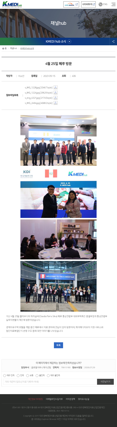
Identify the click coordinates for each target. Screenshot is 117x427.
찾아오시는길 (83, 399)
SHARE (113, 41)
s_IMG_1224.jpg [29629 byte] (39, 93)
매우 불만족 (55, 375)
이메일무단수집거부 (54, 399)
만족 (22, 375)
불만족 (42, 375)
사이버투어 (87, 4)
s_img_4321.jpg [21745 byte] (39, 98)
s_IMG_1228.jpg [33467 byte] (39, 87)
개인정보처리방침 (35, 399)
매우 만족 (10, 375)
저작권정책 (70, 399)
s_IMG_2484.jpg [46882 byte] (39, 103)
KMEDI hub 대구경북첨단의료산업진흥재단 (12, 3)
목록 (58, 345)
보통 (31, 375)
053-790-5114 (62, 411)
